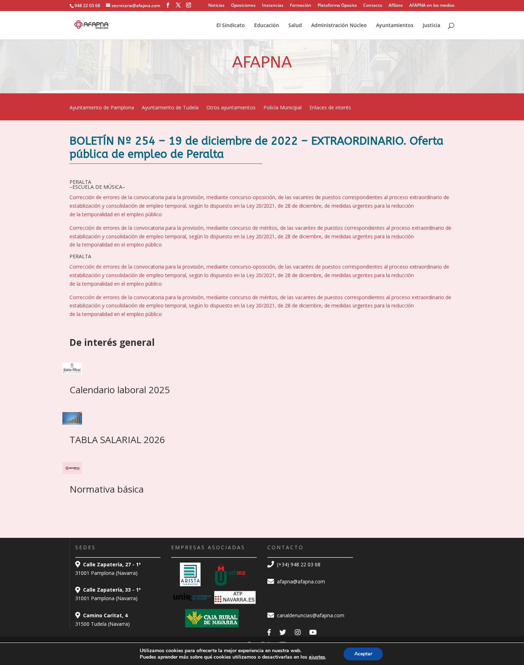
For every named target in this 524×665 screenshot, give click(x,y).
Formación (300, 5)
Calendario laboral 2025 (120, 389)
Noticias (216, 5)
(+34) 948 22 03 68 (298, 564)
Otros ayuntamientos (231, 108)
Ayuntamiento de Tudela (170, 108)
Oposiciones (243, 5)
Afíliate (396, 5)
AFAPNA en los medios (431, 5)
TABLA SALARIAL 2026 (117, 439)
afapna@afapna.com (300, 581)
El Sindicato (230, 25)
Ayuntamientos (394, 25)
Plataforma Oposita (337, 5)
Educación (266, 25)
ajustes (317, 657)
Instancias (272, 5)
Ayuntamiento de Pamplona (102, 108)
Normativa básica (107, 489)
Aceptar (363, 653)
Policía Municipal (282, 108)
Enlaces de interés (330, 108)
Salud (295, 25)
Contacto (372, 5)
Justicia (431, 25)
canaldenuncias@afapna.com (310, 615)
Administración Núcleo (339, 25)
